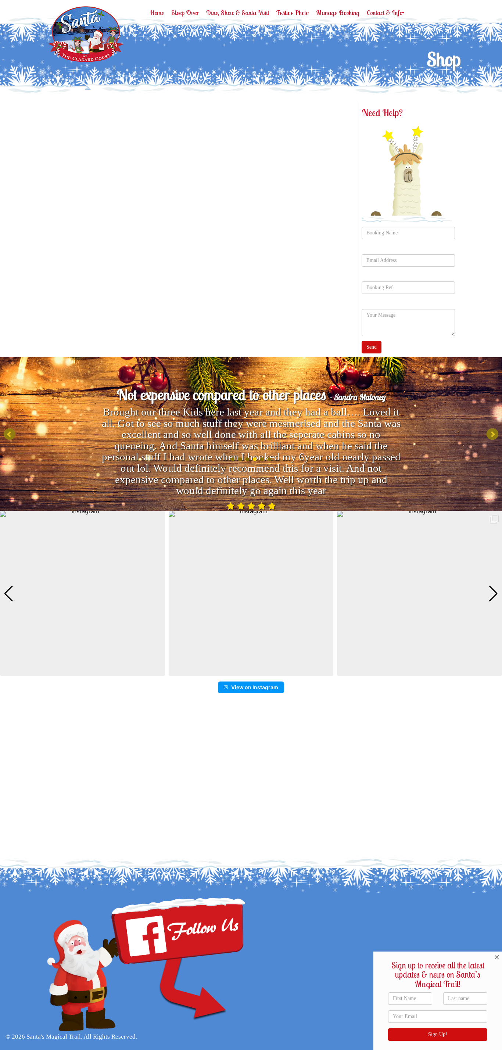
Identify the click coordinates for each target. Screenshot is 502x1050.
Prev (9, 434)
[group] (82, 593)
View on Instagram (254, 687)
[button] (251, 670)
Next (492, 434)
